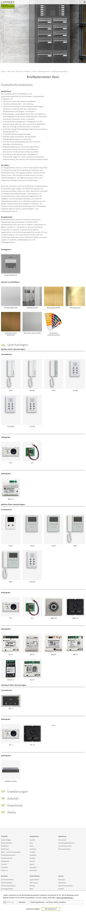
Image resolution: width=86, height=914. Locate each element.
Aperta (32, 864)
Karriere (32, 886)
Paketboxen (5, 849)
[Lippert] (7, 5)
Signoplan (33, 867)
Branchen (61, 879)
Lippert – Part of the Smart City (11, 71)
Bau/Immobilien (6, 883)
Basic (31, 843)
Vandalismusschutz (65, 846)
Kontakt (61, 889)
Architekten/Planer (7, 879)
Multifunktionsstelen (8, 855)
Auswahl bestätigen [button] (33, 909)
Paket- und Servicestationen (11, 852)
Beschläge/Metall (7, 889)
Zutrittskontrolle (6, 858)
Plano (32, 846)
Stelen (34, 71)
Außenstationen (6, 843)
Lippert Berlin (34, 879)
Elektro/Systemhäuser (8, 886)
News (31, 889)
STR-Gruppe (34, 883)
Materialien (62, 840)
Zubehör (4, 864)
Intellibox (33, 849)
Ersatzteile (4, 867)
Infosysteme (5, 861)
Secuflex (32, 852)
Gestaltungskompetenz (66, 843)
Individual (33, 870)
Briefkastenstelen (44, 71)
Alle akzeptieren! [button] (51, 909)
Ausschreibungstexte (65, 886)
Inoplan (32, 840)
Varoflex (32, 858)
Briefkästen (5, 846)
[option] (43, 31)
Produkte (27, 71)
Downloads (62, 883)
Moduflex (33, 855)
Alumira (32, 861)
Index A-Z (4, 870)
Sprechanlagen (6, 840)
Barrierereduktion (64, 849)
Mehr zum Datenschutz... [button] (65, 898)
